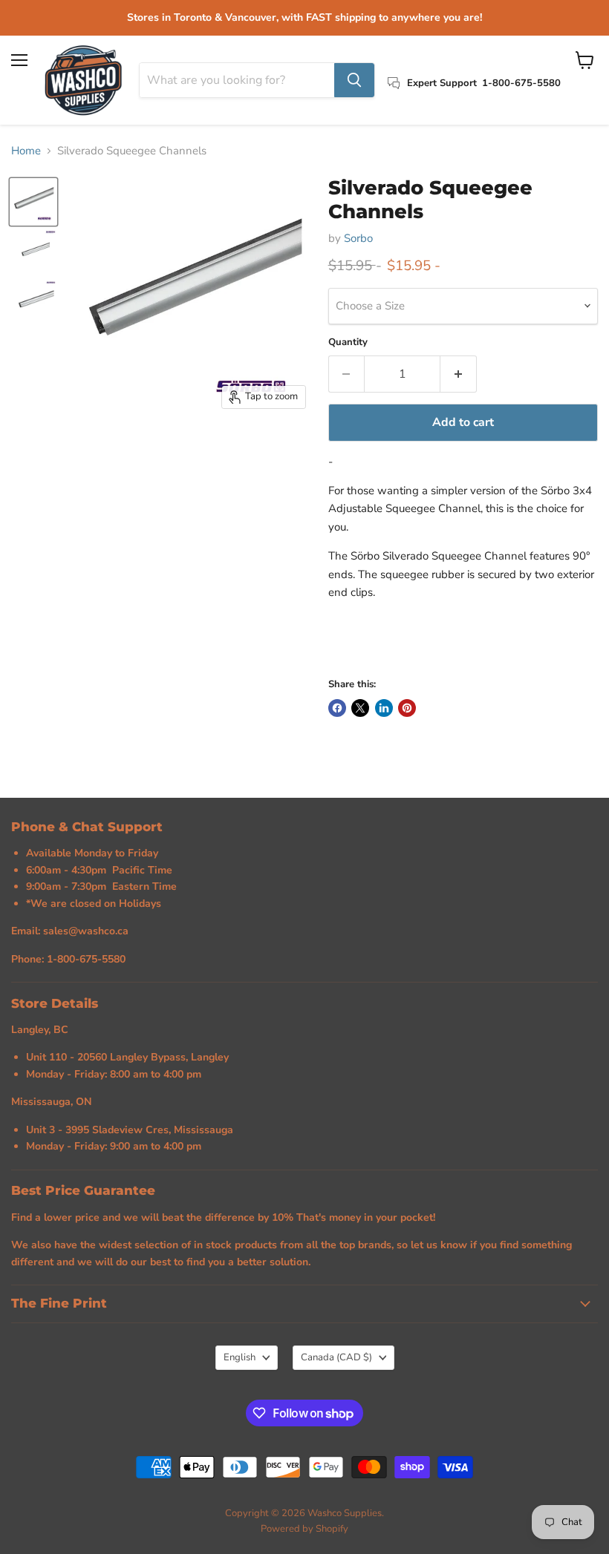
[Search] (354, 80)
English (239, 1357)
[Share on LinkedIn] (384, 708)
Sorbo (358, 238)
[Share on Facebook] (337, 708)
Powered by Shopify (304, 1528)
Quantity (348, 342)
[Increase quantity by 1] (458, 374)
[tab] (463, 621)
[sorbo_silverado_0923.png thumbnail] (33, 252)
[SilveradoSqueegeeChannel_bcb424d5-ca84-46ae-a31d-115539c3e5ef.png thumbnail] (33, 202)
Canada (336, 1357)
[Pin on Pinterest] (407, 708)
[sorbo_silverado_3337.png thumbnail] (33, 303)
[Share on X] (360, 708)
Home (26, 151)
